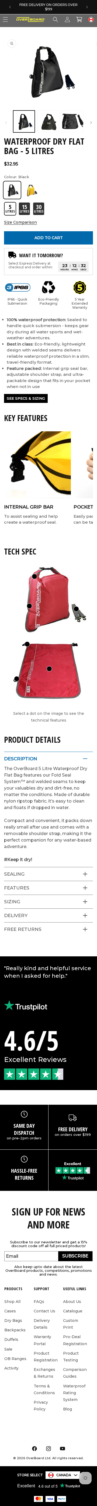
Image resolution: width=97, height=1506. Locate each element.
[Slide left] (6, 123)
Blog (67, 1409)
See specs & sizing (26, 398)
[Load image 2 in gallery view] (48, 121)
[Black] (12, 190)
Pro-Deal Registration (75, 1340)
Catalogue (72, 1311)
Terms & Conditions (44, 1389)
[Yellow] (31, 190)
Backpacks (15, 1330)
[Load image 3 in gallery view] (73, 121)
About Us (72, 1301)
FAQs (39, 1301)
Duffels (11, 1339)
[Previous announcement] (10, 7)
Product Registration (46, 1356)
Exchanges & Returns (44, 1373)
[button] (55, 19)
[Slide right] (91, 123)
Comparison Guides (75, 1373)
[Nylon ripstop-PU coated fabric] (49, 668)
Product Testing (71, 1356)
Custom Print (70, 1324)
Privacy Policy (41, 1406)
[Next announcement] (87, 7)
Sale (8, 1349)
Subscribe (75, 1256)
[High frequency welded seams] (29, 606)
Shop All (12, 1301)
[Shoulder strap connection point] (27, 644)
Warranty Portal (42, 1340)
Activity (11, 1368)
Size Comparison (20, 222)
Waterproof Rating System (74, 1393)
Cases (10, 1311)
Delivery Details (42, 1324)
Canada (63, 1475)
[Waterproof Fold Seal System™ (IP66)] (34, 576)
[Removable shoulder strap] (76, 609)
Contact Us (44, 1311)
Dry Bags (13, 1320)
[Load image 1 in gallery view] (24, 121)
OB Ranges (15, 1358)
